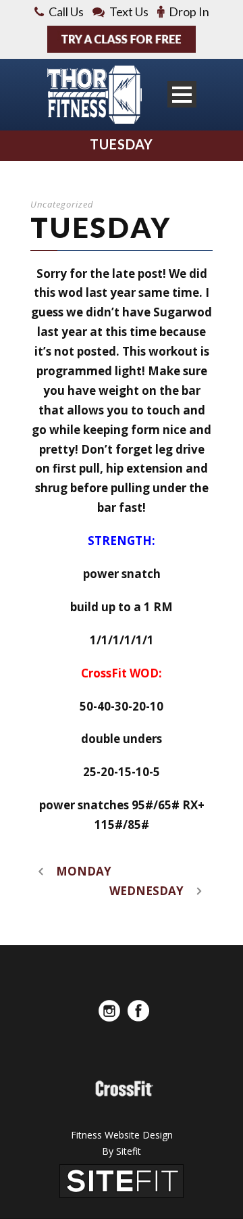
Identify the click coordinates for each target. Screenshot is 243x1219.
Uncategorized (62, 204)
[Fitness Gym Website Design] (121, 1180)
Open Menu (181, 94)
